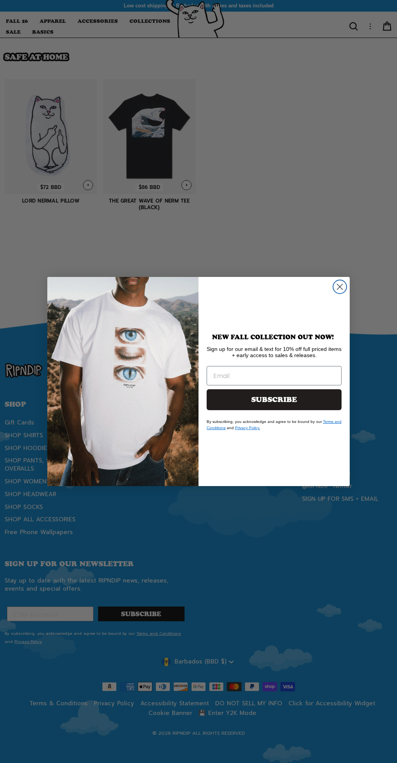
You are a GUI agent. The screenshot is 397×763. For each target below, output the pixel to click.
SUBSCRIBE (274, 399)
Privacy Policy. (247, 428)
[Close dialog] (340, 287)
